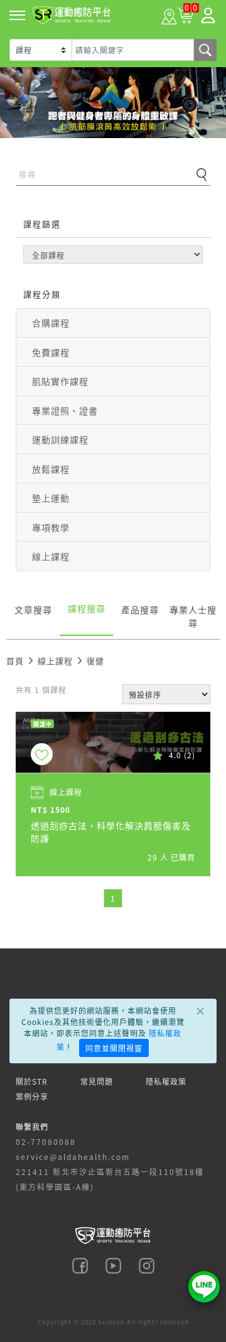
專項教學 (51, 527)
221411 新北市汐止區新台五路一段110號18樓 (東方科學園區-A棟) (110, 1179)
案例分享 (32, 1096)
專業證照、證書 (65, 410)
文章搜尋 (33, 609)
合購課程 (51, 322)
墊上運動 (51, 497)
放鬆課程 (51, 469)
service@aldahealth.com (73, 1156)
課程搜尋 (86, 608)
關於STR (32, 1081)
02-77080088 (46, 1141)
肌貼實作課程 (60, 381)
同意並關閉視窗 (114, 1048)
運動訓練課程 (60, 439)
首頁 (15, 661)
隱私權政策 (166, 1081)
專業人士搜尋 (193, 616)
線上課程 (51, 556)
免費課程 (51, 352)
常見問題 (96, 1081)
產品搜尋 (140, 609)
